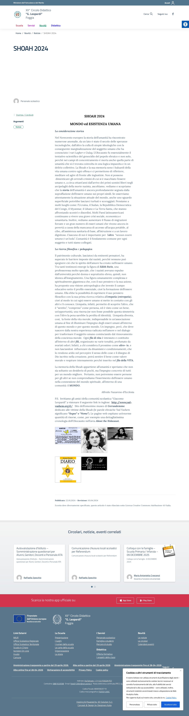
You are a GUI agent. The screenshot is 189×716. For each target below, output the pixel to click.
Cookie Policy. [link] (171, 697)
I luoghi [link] (58, 641)
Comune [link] (17, 657)
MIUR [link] (16, 637)
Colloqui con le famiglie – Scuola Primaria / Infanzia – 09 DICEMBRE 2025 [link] (142, 551)
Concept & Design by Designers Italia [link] (95, 705)
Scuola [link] (19, 25)
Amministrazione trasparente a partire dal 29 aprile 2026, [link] (41, 665)
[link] (185, 24)
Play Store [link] (147, 600)
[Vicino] (180, 670)
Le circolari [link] (143, 641)
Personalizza (135, 704)
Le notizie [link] (142, 637)
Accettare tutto (170, 704)
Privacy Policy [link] (85, 670)
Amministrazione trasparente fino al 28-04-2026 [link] (137, 665)
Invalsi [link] (16, 654)
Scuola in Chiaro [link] (20, 647)
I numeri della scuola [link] (64, 644)
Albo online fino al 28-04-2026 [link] (28, 670)
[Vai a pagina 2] (95, 587)
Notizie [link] (18, 126)
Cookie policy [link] (102, 670)
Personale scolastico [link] (105, 637)
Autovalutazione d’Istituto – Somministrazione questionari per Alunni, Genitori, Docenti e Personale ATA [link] (39, 551)
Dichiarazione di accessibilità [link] (61, 670)
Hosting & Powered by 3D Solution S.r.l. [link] (95, 702)
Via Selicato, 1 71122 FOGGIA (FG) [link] (98, 680)
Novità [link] (42, 25)
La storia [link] (59, 654)
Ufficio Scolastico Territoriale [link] (26, 644)
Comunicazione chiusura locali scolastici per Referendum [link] (94, 550)
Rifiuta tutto (152, 704)
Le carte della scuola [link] (64, 647)
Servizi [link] (31, 25)
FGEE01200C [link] (104, 691)
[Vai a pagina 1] (92, 587)
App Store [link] (127, 600)
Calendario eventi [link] (146, 644)
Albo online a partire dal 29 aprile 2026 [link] (91, 665)
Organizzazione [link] (62, 650)
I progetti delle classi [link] (105, 657)
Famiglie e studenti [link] (105, 641)
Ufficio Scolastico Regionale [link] (26, 641)
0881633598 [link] (58, 683)
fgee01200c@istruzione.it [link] (81, 683)
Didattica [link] (55, 25)
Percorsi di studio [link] (104, 644)
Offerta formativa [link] (104, 654)
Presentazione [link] (61, 637)
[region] (153, 689)
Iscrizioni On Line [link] (21, 650)
